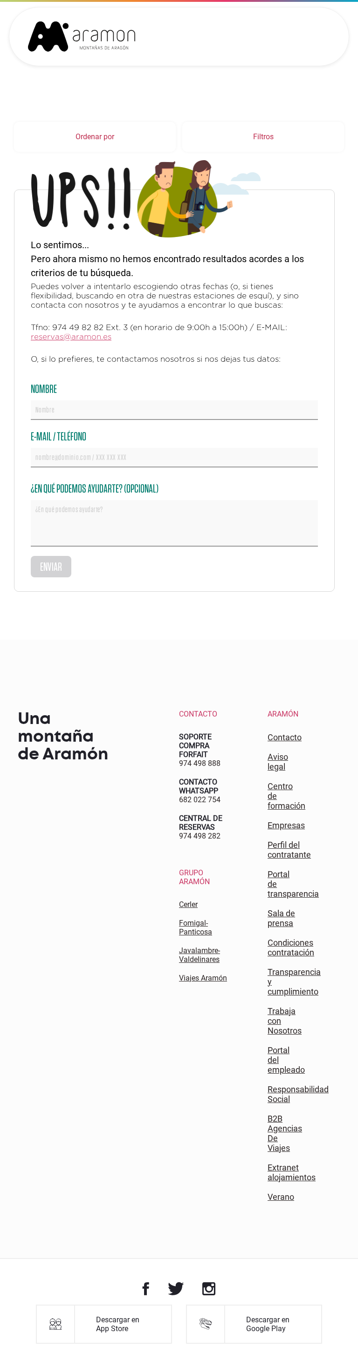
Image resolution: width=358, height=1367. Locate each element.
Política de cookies (164, 1309)
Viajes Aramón (203, 978)
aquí (321, 1309)
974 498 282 (199, 836)
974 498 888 (199, 763)
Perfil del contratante (289, 849)
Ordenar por (95, 136)
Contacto (285, 737)
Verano (281, 1197)
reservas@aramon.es (71, 337)
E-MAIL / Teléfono (58, 436)
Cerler (188, 904)
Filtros (263, 136)
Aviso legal (278, 761)
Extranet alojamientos (292, 1172)
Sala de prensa (281, 918)
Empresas (286, 825)
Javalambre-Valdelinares (199, 955)
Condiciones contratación (291, 947)
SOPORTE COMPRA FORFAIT (195, 745)
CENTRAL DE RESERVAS (200, 823)
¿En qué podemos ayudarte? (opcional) (94, 488)
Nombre (44, 388)
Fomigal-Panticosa (195, 927)
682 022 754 (199, 799)
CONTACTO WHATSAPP (198, 786)
